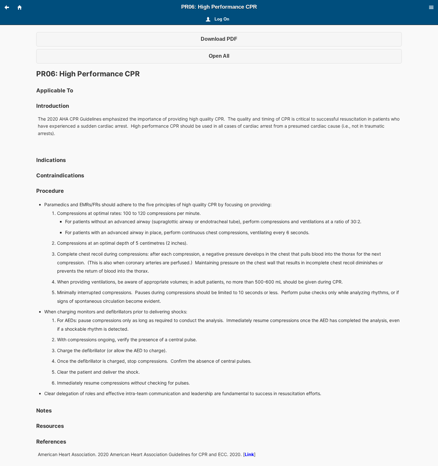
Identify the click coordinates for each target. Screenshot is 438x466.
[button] (10, 7)
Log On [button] (222, 19)
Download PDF (219, 39)
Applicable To (54, 90)
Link (249, 454)
